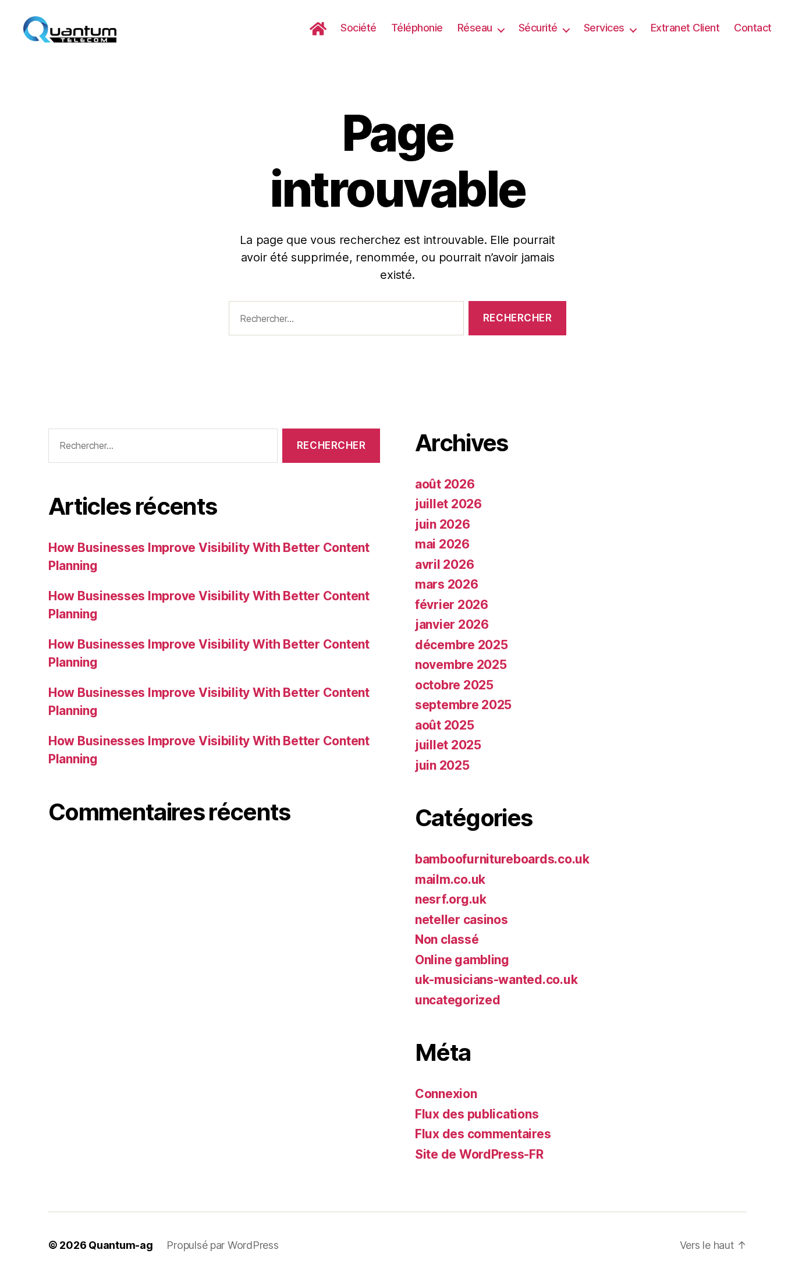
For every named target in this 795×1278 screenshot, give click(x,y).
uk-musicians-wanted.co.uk (496, 979)
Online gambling (462, 960)
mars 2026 (446, 584)
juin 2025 (442, 765)
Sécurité (538, 28)
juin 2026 (442, 524)
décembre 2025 (461, 645)
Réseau (474, 28)
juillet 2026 (448, 504)
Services (604, 28)
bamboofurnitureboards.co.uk (502, 859)
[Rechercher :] (344, 320)
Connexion (446, 1093)
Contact (753, 28)
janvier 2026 (452, 624)
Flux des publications (476, 1114)
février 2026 (451, 604)
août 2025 (444, 725)
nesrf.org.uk (451, 899)
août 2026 (445, 484)
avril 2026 (444, 564)
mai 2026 (442, 544)
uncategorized (458, 1000)
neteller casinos (461, 919)
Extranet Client (685, 28)
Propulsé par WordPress (222, 1245)
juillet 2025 (448, 745)
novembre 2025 (461, 664)
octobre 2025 (454, 685)
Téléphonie (417, 28)
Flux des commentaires (483, 1134)
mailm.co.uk (450, 879)
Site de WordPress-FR (479, 1154)
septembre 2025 (463, 705)
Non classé (446, 939)
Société (358, 28)
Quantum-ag (120, 1245)
